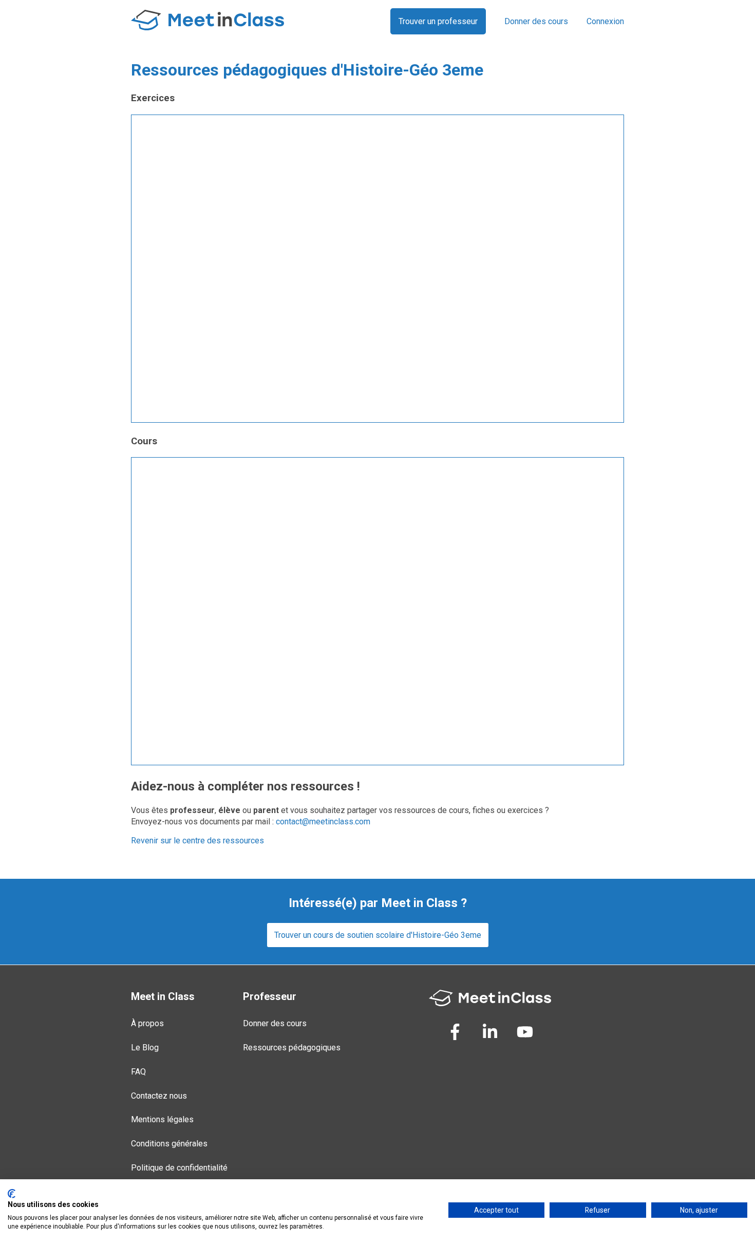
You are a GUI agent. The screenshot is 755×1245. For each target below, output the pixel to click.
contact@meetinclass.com (323, 821)
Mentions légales (162, 1119)
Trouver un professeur (438, 21)
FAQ (138, 1072)
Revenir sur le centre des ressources (197, 840)
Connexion (605, 21)
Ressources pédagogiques (292, 1047)
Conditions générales (169, 1143)
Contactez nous (159, 1096)
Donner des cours (536, 21)
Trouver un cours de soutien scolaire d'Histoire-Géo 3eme (377, 935)
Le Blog (145, 1047)
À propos (147, 1023)
